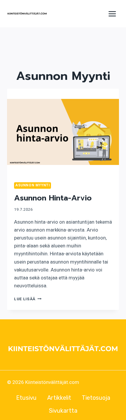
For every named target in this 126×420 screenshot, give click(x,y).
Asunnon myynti (32, 185)
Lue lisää (28, 299)
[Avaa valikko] (112, 14)
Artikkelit (59, 397)
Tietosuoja (96, 397)
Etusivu (26, 397)
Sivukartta (63, 410)
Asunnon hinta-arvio (53, 198)
